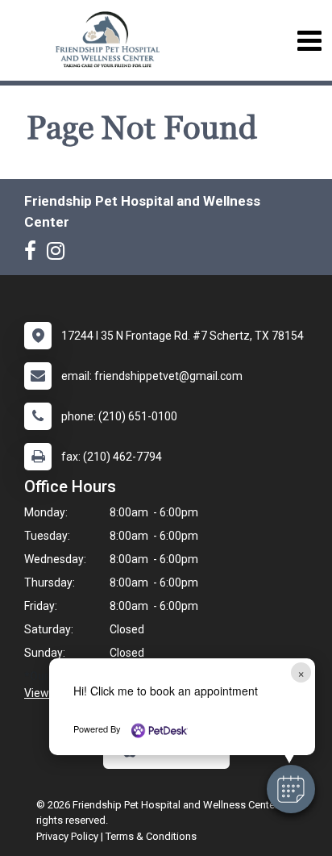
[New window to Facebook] (34, 254)
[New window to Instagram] (60, 254)
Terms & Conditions (151, 836)
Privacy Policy (67, 836)
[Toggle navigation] (309, 41)
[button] (291, 789)
